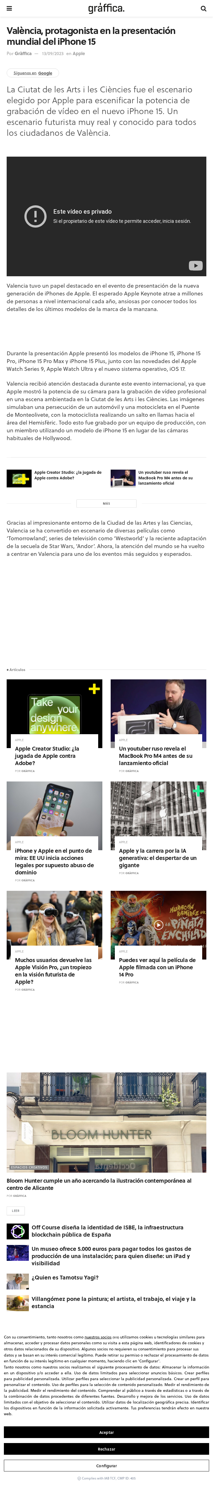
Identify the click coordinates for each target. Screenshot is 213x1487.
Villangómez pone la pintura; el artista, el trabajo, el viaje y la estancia (114, 1302)
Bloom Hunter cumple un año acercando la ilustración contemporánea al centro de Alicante (99, 1184)
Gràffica (23, 53)
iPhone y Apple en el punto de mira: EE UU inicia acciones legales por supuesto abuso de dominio (54, 861)
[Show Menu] (9, 8)
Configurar (106, 1466)
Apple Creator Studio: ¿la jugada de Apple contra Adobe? (68, 474)
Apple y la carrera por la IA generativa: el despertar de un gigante (158, 857)
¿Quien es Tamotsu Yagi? (65, 1277)
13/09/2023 (53, 53)
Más (106, 503)
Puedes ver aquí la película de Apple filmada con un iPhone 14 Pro (157, 967)
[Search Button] (203, 8)
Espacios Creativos (29, 1167)
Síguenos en (33, 73)
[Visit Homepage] (106, 8)
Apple (79, 53)
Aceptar (106, 1432)
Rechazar (106, 1449)
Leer (15, 1211)
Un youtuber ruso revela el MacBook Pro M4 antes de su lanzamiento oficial (165, 477)
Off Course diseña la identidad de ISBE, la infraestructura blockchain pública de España (108, 1230)
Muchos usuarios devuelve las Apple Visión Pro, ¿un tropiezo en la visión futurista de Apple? (53, 970)
